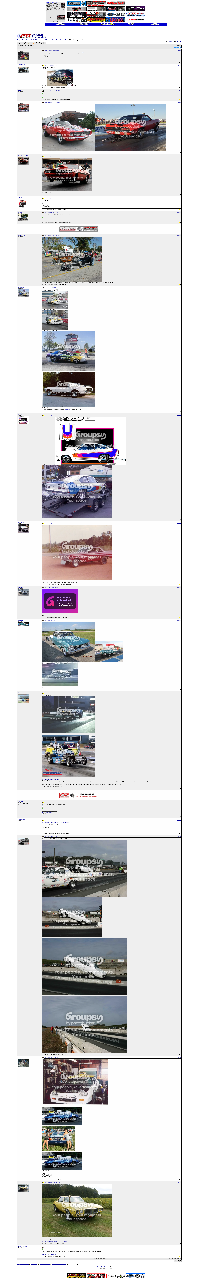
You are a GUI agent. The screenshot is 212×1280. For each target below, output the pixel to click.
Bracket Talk (34, 40)
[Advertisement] (7, 60)
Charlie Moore (21, 102)
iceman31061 (21, 522)
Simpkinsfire (21, 1057)
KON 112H (20, 801)
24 (178, 41)
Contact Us (95, 1266)
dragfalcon (20, 90)
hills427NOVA (21, 65)
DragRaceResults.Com (23, 40)
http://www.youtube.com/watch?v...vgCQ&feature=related (55, 1241)
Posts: (44, 62)
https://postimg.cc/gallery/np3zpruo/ (50, 779)
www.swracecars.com (47, 812)
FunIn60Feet (21, 836)
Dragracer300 (21, 235)
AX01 (19, 1182)
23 (176, 41)
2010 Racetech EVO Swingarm (49, 1254)
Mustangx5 (21, 287)
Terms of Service (115, 1266)
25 (179, 41)
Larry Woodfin (21, 819)
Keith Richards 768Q (23, 155)
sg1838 (20, 197)
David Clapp (21, 620)
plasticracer (21, 587)
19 (170, 41)
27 (181, 41)
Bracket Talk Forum (45, 40)
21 (173, 41)
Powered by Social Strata (99, 1258)
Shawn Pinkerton (22, 1246)
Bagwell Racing (22, 50)
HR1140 (20, 414)
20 (172, 41)
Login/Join (178, 45)
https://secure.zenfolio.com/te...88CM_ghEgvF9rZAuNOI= (56, 822)
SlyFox (20, 212)
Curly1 (19, 692)
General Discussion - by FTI (59, 40)
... (169, 41)
